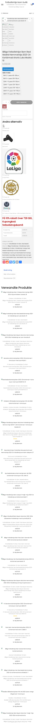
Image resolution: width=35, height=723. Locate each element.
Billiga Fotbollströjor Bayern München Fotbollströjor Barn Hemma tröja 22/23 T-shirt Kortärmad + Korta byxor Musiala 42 (17, 434)
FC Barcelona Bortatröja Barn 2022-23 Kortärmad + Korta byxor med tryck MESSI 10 (17, 613)
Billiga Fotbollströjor (13, 246)
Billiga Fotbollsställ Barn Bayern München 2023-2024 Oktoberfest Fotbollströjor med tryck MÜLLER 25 (17, 525)
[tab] (17, 270)
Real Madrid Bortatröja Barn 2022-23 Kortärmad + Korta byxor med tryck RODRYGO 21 (17, 389)
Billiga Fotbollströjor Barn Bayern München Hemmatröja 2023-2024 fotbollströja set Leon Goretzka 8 (17, 345)
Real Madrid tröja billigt (8, 255)
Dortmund (11, 456)
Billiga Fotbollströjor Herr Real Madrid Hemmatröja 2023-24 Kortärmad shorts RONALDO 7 (17, 679)
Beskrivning (8, 270)
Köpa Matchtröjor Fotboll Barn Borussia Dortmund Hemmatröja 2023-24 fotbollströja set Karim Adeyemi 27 (17, 460)
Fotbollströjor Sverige (21, 248)
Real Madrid (25, 244)
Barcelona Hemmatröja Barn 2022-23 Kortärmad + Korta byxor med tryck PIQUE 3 (17, 367)
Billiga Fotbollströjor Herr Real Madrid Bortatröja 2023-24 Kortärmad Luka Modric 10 (17, 568)
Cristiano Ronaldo (13, 407)
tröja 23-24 (5, 259)
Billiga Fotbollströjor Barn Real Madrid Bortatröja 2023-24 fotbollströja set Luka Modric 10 (17, 322)
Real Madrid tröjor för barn (24, 257)
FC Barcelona (11, 364)
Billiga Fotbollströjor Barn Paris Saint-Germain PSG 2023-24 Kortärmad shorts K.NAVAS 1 (17, 546)
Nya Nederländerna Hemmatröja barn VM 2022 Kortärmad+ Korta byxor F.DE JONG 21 (17, 482)
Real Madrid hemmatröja (24, 253)
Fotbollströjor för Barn (8, 248)
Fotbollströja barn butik (16, 2)
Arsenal (11, 655)
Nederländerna (24, 479)
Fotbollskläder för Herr (14, 565)
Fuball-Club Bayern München (24, 341)
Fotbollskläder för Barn (15, 244)
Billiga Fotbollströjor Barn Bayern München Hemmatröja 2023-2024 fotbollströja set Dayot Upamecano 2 (17, 590)
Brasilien (5, 407)
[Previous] (5, 20)
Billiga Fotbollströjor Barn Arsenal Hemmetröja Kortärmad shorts (17, 658)
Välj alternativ (18, 307)
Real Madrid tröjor (11, 257)
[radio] (11, 75)
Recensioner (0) (9, 278)
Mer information (9, 274)
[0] (32, 5)
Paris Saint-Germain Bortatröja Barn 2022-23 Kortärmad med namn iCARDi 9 (17, 636)
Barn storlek (6, 73)
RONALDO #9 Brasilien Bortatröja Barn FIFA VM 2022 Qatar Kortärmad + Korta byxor (17, 410)
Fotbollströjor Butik (24, 246)
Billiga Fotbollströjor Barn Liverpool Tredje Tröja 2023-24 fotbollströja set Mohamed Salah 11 (17, 504)
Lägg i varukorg (21, 102)
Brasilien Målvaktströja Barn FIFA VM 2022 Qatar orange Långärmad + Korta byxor (17, 701)
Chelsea (11, 298)
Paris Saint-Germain (24, 544)
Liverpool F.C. (24, 501)
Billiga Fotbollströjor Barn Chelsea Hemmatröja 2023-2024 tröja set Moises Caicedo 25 (17, 301)
